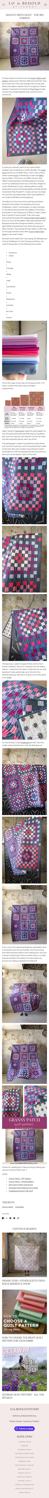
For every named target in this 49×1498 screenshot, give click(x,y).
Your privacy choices (24, 1465)
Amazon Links (25, 1461)
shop (9, 677)
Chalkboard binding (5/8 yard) (21, 1191)
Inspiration (19, 1207)
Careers (24, 1446)
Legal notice (24, 1492)
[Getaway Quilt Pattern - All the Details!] (24, 1369)
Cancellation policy (24, 1488)
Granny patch (7, 1207)
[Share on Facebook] (3, 1218)
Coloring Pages (24, 1449)
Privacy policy (24, 1473)
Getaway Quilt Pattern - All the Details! (23, 1396)
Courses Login (24, 1442)
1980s (41, 175)
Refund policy (24, 1469)
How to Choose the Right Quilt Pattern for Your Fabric (22, 1339)
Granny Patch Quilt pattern (35, 218)
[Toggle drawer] (3, 4)
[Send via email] (14, 1218)
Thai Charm (34, 89)
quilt (16, 175)
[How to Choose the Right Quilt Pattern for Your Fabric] (24, 1312)
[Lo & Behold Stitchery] (24, 4)
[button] (18, 1218)
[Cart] (45, 4)
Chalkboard (25, 742)
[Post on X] (6, 1218)
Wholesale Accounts (24, 1457)
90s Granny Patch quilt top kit (21, 1185)
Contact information (24, 1485)
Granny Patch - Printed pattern (21, 1182)
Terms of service (24, 1477)
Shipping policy (24, 1481)
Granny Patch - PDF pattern (20, 1179)
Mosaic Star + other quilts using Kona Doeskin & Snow (23, 1282)
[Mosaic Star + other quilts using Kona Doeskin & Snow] (24, 1255)
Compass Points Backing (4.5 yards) (23, 1188)
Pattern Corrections (24, 1453)
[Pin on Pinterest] (10, 1218)
